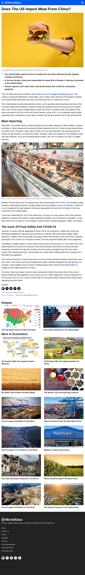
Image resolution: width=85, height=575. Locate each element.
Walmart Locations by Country (56, 450)
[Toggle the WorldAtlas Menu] (3, 2)
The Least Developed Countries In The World (20, 479)
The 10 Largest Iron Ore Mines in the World (20, 450)
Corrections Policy (7, 547)
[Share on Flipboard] (3, 288)
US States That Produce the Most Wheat (18, 393)
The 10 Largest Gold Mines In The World (18, 507)
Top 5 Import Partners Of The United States (61, 330)
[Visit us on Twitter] (11, 557)
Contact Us (5, 531)
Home (3, 528)
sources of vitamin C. (65, 205)
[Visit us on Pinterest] (15, 557)
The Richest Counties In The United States (61, 507)
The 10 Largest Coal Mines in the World (18, 421)
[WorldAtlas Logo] (13, 2)
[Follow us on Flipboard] (3, 557)
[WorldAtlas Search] (82, 2)
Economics (22, 292)
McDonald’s (70, 265)
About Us (5, 541)
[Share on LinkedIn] (18, 288)
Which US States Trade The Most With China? (63, 421)
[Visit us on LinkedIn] (19, 557)
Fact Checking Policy (8, 544)
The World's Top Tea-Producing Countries (61, 393)
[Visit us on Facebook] (7, 557)
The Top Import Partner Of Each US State (18, 330)
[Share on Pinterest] (14, 288)
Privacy (4, 534)
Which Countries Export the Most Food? (61, 479)
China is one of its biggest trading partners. (54, 94)
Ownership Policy (7, 551)
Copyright (5, 538)
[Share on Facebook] (7, 288)
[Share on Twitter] (11, 288)
